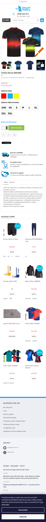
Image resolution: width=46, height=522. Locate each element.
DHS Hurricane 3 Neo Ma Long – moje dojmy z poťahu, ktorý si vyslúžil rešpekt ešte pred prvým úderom (21, 477)
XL (26, 256)
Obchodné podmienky (9, 418)
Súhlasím (23, 517)
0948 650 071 (10, 452)
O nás (5, 411)
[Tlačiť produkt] (3, 134)
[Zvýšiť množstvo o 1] (6, 127)
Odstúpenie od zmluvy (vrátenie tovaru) (14, 431)
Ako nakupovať (7, 407)
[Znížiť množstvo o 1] (6, 128)
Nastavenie (23, 510)
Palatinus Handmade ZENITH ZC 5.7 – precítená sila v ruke (21, 486)
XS (8, 256)
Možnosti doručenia (8, 122)
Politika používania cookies (11, 424)
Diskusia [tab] (11, 182)
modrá (5, 299)
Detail (12, 252)
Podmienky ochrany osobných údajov (14, 421)
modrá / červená (8, 383)
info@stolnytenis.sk (12, 447)
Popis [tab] (6, 182)
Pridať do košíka (16, 128)
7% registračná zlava (9, 428)
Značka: (30, 78)
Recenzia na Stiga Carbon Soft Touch (16, 470)
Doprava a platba (8, 414)
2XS (4, 256)
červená (27, 299)
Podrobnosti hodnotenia (16, 78)
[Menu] (6, 20)
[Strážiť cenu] (14, 134)
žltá (11, 299)
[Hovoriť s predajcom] (9, 134)
